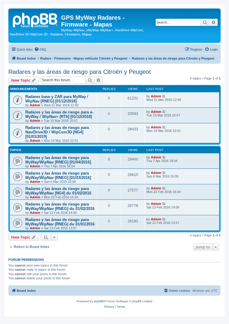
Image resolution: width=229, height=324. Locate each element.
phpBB (98, 301)
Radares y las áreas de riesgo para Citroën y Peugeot (79, 71)
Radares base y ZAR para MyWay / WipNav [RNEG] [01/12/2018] (56, 98)
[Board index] (35, 19)
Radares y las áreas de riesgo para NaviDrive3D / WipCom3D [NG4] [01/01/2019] (57, 132)
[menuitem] (40, 49)
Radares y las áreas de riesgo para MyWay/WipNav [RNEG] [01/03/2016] (58, 175)
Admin (35, 105)
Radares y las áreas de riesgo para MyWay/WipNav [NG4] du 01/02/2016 (58, 190)
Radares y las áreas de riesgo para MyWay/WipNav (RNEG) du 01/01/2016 (60, 221)
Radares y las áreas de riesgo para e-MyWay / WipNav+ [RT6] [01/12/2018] (59, 114)
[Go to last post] (164, 96)
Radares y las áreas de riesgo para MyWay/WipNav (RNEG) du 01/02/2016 (60, 206)
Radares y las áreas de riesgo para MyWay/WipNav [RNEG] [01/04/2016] (58, 159)
